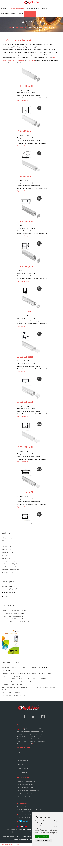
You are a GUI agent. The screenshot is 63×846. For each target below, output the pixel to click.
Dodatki (43, 8)
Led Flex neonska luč (7, 552)
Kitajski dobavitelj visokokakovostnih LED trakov (11, 836)
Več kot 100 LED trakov (8, 538)
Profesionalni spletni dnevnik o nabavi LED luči (14, 622)
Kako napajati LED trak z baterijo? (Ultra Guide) (14, 682)
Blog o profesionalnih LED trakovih (11, 619)
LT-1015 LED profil (25, 266)
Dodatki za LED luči (7, 547)
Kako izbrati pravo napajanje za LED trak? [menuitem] (27, 781)
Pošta (30, 832)
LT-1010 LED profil (25, 221)
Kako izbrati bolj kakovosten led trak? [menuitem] (26, 784)
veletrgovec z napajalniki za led (25, 839)
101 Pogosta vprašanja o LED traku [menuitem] (25, 796)
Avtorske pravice (27, 829)
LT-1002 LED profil (25, 131)
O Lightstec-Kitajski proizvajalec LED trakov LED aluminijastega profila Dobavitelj (24, 673)
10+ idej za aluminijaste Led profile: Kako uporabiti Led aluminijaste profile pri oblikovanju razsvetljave (29, 687)
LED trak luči (4, 8)
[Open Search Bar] (61, 13)
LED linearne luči (32, 8)
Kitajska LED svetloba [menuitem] (22, 772)
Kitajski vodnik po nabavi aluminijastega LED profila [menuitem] (29, 790)
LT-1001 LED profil (25, 86)
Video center (31, 60)
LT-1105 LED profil (25, 492)
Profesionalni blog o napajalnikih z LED (12, 616)
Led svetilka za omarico (8, 549)
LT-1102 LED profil (25, 356)
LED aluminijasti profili (17, 8)
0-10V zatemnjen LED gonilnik (10, 564)
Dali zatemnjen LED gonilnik (9, 567)
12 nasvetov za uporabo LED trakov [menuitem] (25, 787)
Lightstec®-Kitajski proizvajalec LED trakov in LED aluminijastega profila (21, 667)
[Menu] (31, 524)
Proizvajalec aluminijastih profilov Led (28, 836)
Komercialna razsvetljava (8, 13)
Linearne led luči (6, 544)
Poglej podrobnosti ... (23, 101)
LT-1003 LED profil (25, 176)
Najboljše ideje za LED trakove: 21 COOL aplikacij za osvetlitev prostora (21, 679)
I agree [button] (39, 837)
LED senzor (5, 555)
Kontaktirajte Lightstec (8, 676)
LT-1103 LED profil (25, 402)
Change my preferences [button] (43, 840)
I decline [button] (45, 837)
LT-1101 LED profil (25, 311)
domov (11, 27)
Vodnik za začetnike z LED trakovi (11, 696)
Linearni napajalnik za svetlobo (10, 569)
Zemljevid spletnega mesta (20, 832)
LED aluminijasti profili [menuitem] (23, 760)
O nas (19, 13)
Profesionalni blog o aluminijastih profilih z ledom (15, 610)
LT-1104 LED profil (25, 447)
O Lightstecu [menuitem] (20, 752)
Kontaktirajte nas (30, 14)
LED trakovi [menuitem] (20, 756)
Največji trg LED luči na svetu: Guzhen (12, 684)
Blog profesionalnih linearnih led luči (12, 613)
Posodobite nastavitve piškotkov (9, 845)
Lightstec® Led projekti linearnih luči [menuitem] (26, 793)
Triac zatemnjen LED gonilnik (10, 561)
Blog (3, 670)
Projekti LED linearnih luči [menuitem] (23, 768)
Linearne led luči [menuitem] (21, 764)
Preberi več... (35, 744)
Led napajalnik (6, 558)
